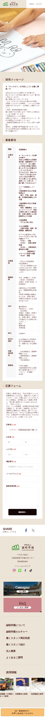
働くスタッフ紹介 (15, 644)
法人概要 (11, 651)
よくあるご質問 (14, 657)
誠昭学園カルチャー (17, 631)
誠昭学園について (15, 625)
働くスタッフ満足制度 (18, 638)
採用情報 (11, 672)
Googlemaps (22, 561)
